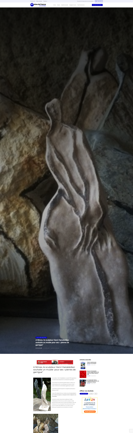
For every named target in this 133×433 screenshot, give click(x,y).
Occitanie (91, 393)
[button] (32, 1)
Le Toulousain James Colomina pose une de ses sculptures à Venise (93, 381)
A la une (88, 364)
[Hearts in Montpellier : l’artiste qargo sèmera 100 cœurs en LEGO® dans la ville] (83, 374)
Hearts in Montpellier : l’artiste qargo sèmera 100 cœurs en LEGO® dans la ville (93, 373)
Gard (96, 393)
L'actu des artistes (41, 337)
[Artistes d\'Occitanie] (38, 4)
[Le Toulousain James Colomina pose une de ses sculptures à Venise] (83, 383)
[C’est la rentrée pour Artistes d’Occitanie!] (83, 365)
